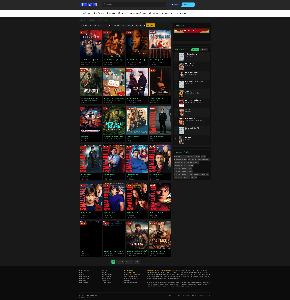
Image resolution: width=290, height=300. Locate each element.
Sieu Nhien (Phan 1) (203, 159)
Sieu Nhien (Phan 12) (180, 165)
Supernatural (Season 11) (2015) (183, 171)
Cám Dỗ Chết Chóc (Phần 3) (90, 60)
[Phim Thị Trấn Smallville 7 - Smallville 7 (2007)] (137, 159)
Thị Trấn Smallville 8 (110, 175)
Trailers (167, 13)
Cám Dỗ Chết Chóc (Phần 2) (113, 60)
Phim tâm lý (82, 281)
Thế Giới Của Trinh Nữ (192, 54)
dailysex (202, 295)
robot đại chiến (192, 159)
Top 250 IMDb (180, 13)
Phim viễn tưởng (84, 278)
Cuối (136, 261)
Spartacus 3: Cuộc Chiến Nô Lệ (137, 251)
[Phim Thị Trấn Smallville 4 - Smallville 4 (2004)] (114, 197)
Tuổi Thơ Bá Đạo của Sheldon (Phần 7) (114, 98)
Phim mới (155, 13)
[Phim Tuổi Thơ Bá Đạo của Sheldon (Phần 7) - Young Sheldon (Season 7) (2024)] (114, 82)
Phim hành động (84, 276)
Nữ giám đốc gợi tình (191, 72)
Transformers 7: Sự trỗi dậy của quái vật (114, 251)
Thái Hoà (196, 174)
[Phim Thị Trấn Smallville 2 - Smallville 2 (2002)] (160, 197)
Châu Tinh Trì (178, 156)
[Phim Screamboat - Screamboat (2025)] (91, 120)
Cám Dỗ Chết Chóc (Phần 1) (136, 60)
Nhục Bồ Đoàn (189, 63)
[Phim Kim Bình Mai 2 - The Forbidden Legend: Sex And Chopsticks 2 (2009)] (182, 121)
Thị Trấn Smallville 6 (156, 175)
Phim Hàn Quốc (106, 272)
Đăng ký (175, 4)
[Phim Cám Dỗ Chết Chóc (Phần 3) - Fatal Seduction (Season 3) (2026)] (91, 44)
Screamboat (84, 136)
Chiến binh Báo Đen (130, 283)
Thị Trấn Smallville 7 (133, 175)
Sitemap (194, 295)
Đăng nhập (188, 4)
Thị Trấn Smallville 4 (110, 213)
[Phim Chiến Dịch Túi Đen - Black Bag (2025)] (137, 120)
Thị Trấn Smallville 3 (133, 213)
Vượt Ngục (187, 177)
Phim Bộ (123, 13)
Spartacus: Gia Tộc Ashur (89, 98)
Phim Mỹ (104, 270)
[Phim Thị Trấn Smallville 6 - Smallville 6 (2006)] (160, 159)
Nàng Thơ (188, 137)
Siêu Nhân (190, 165)
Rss (208, 295)
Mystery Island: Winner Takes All (114, 136)
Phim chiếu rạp (84, 270)
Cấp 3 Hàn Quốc (188, 156)
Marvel (203, 156)
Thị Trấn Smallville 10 (157, 136)
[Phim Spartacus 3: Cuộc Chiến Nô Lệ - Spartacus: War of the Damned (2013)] (137, 235)
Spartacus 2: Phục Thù (157, 251)
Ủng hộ (171, 295)
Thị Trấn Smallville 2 (156, 213)
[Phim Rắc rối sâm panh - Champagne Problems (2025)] (137, 82)
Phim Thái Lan (106, 276)
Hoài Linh (197, 156)
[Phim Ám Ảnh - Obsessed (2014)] (182, 112)
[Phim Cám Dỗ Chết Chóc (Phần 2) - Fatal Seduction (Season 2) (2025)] (114, 44)
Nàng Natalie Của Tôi (192, 128)
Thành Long (105, 281)
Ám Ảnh (187, 109)
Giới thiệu (186, 295)
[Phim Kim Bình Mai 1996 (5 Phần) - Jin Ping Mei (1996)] (182, 84)
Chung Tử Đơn (106, 283)
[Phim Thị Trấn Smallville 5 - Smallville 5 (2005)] (91, 197)
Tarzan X (188, 91)
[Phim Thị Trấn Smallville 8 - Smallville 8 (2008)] (114, 159)
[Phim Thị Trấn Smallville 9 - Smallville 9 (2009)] (91, 159)
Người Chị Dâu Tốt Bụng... (193, 100)
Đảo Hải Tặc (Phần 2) (156, 60)
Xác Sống (194, 177)
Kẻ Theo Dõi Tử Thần (156, 98)
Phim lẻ (195, 49)
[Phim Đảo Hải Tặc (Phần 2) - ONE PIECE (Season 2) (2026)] (160, 44)
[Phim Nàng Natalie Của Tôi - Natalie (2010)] (182, 131)
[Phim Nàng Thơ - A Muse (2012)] (182, 140)
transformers (204, 174)
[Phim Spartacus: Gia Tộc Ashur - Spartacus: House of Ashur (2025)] (91, 82)
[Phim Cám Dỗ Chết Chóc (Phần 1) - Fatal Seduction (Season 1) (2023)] (137, 44)
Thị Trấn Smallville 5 (87, 213)
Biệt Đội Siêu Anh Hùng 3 (132, 274)
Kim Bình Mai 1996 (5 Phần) (194, 82)
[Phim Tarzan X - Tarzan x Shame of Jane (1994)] (182, 94)
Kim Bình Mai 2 (190, 119)
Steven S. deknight (102, 20)
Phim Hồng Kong (107, 274)
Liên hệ (178, 295)
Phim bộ (204, 49)
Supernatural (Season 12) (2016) (183, 174)
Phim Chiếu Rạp (139, 13)
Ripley (83, 251)
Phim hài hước (83, 283)
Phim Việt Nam (106, 278)
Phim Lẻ (111, 13)
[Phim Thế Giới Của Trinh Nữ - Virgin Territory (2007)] (182, 57)
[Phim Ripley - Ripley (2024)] (91, 235)
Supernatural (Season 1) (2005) (183, 168)
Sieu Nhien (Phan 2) (179, 162)
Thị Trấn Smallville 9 (87, 175)
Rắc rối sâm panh (132, 98)
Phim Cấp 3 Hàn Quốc (180, 159)
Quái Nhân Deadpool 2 (131, 276)
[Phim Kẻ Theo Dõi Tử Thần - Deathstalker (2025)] (160, 82)
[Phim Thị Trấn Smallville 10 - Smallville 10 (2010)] (160, 120)
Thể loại (86, 13)
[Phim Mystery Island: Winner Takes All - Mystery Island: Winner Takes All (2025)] (114, 120)
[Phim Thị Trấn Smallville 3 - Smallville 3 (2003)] (137, 197)
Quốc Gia (99, 13)
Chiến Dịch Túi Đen (133, 136)
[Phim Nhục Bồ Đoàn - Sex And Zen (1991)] (182, 66)
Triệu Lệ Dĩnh (178, 177)
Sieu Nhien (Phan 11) (193, 162)
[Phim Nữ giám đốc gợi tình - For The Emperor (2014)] (182, 75)
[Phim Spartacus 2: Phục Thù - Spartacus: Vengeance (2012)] (160, 235)
